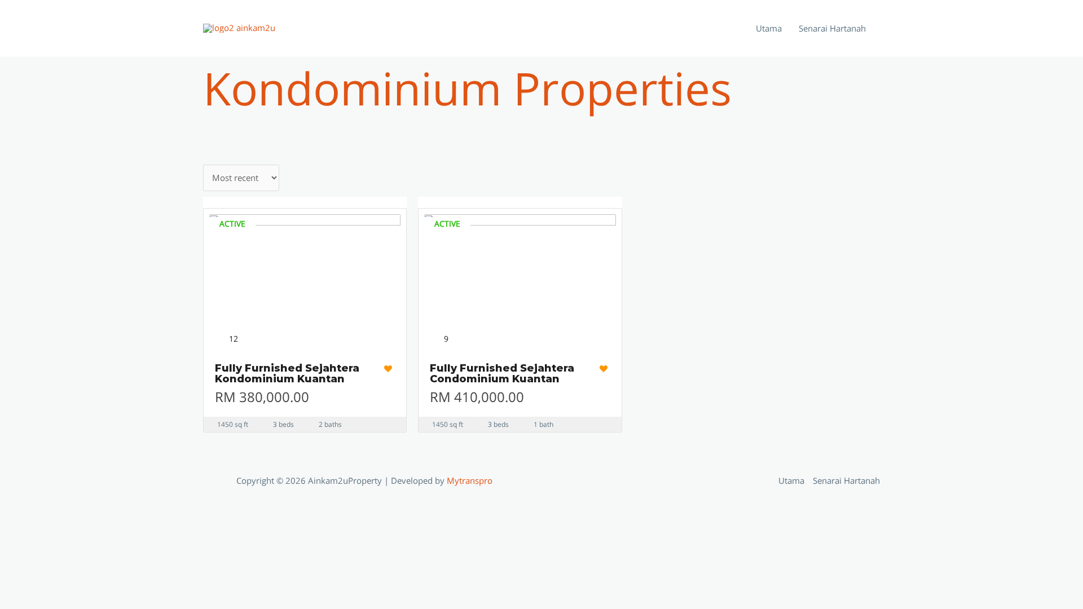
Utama (769, 28)
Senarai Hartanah (832, 28)
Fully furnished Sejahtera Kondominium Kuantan (287, 374)
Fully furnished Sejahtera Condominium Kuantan (502, 374)
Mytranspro (471, 480)
